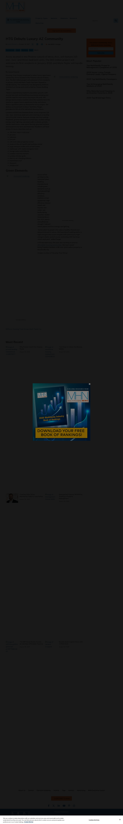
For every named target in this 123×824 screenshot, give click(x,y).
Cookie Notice (28, 822)
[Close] (120, 819)
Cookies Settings (94, 820)
